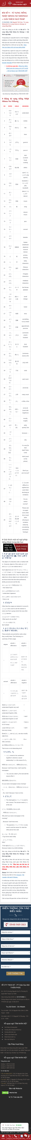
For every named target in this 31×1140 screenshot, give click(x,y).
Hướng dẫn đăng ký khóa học (13, 1030)
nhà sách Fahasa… (12, 877)
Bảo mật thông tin (10, 1039)
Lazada (4, 877)
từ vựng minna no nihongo (16, 24)
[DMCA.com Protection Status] (10, 1092)
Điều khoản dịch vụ (10, 1037)
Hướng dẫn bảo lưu (10, 1032)
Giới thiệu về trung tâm (11, 1027)
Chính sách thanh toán (11, 1034)
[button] (16, 924)
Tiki (23, 875)
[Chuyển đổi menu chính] (3, 3)
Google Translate (7, 62)
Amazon (18, 875)
